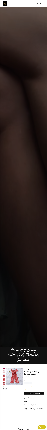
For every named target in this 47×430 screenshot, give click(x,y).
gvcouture (30, 397)
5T (31, 382)
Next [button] (6, 389)
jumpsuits (32, 398)
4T (28, 382)
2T (25, 382)
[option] (4, 368)
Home (15, 351)
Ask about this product (31, 389)
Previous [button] (4, 389)
